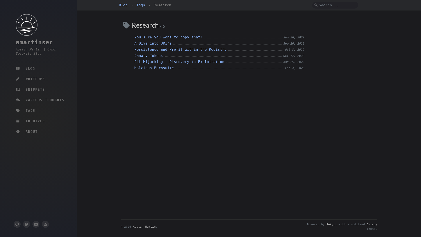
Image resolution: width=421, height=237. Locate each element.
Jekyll (331, 224)
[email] (36, 224)
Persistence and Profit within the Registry (180, 49)
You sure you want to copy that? (168, 37)
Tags (141, 5)
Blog (124, 5)
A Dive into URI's (153, 43)
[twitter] (26, 224)
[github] (17, 224)
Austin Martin (144, 226)
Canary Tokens (148, 56)
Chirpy (372, 224)
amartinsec (34, 42)
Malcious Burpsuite (154, 68)
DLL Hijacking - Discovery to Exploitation (179, 62)
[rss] (45, 224)
